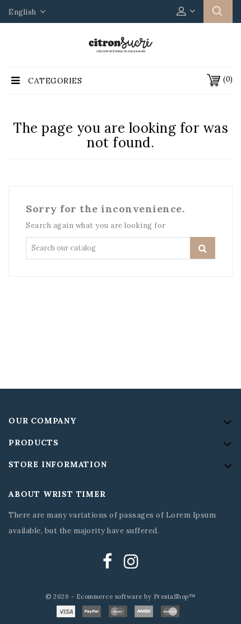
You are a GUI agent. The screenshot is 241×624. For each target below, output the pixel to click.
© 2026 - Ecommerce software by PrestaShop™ (120, 596)
